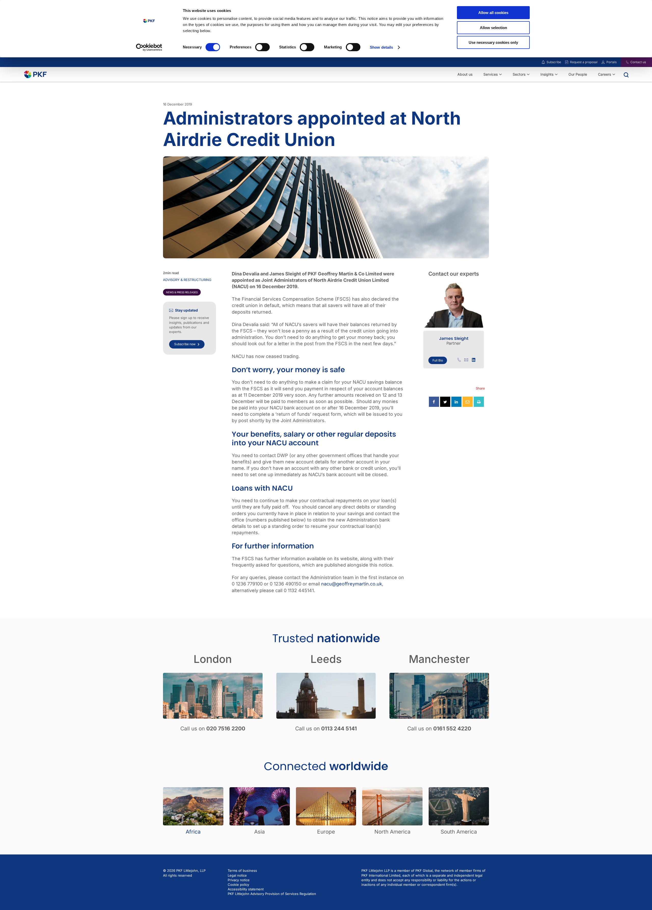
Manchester (439, 658)
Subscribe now (185, 344)
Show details (381, 47)
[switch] (262, 47)
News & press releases (182, 292)
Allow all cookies (493, 12)
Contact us (638, 62)
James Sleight (453, 338)
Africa (193, 831)
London (213, 658)
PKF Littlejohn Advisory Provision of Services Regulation (272, 894)
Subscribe (554, 62)
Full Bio (437, 360)
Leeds (326, 658)
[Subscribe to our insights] (543, 62)
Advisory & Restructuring (187, 280)
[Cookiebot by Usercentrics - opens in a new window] (149, 47)
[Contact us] (624, 62)
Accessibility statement (246, 889)
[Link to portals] (603, 62)
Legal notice (237, 875)
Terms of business (242, 870)
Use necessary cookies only (493, 42)
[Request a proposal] (566, 62)
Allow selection (493, 27)
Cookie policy (238, 884)
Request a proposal (583, 62)
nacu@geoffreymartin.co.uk (351, 583)
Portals (611, 62)
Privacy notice (239, 880)
